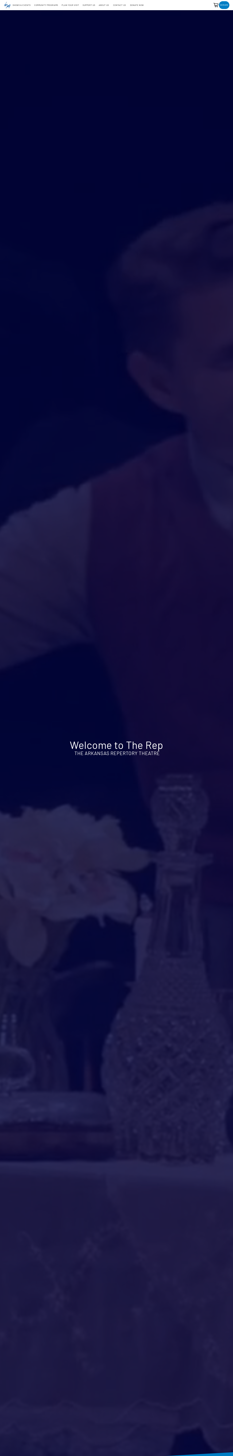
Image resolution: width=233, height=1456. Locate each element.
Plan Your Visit (70, 5)
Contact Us (119, 5)
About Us (104, 5)
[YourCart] (216, 3)
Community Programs (46, 5)
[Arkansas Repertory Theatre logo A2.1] (7, 2)
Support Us (89, 5)
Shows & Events (22, 5)
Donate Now (137, 5)
